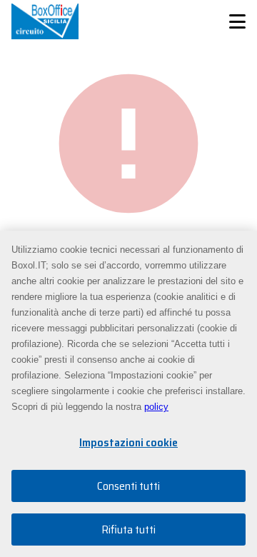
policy (156, 406)
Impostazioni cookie (128, 442)
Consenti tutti (128, 486)
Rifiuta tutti (128, 529)
